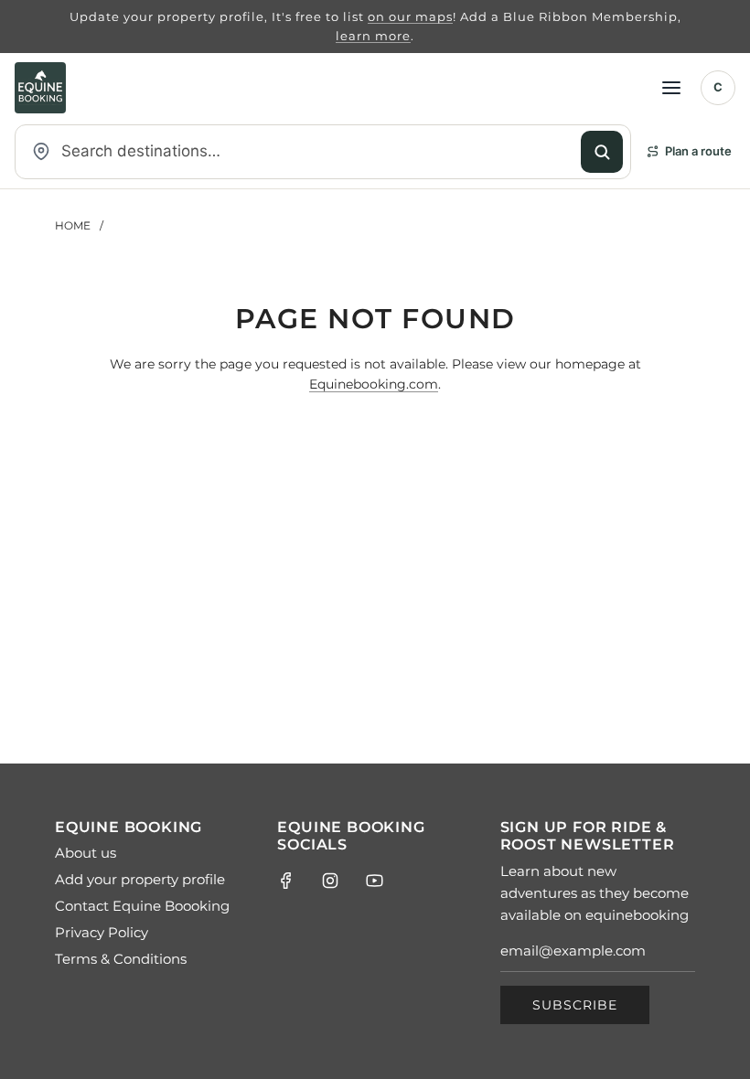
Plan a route (698, 151)
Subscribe (574, 1005)
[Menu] (671, 87)
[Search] (602, 152)
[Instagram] (330, 880)
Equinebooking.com (373, 384)
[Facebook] (286, 880)
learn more (373, 35)
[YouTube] (374, 880)
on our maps (410, 16)
